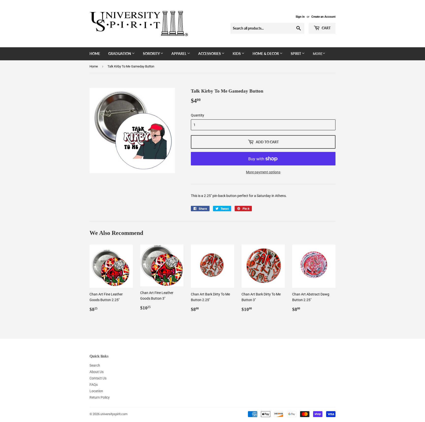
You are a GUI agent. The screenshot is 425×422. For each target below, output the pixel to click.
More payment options (263, 172)
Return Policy (100, 397)
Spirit (296, 53)
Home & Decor (266, 53)
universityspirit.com (113, 414)
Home (95, 53)
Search (95, 365)
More (317, 54)
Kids (237, 53)
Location (96, 391)
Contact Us (98, 378)
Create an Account (323, 16)
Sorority (151, 53)
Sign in (300, 16)
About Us (97, 372)
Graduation (120, 53)
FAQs (94, 385)
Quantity (197, 115)
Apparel (179, 53)
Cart (326, 28)
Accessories (210, 53)
